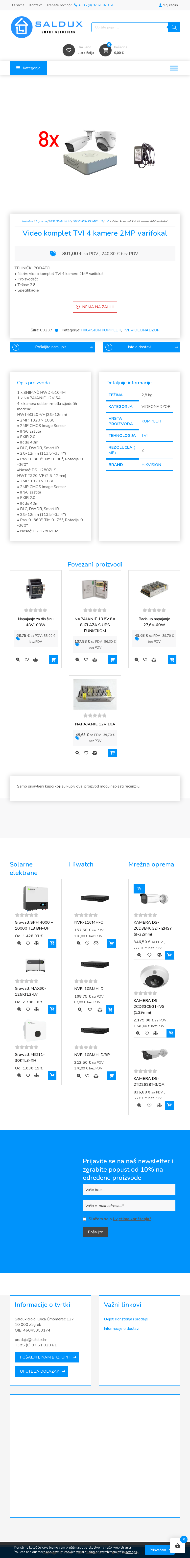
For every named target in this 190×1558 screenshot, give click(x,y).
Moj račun (170, 5)
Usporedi (35, 659)
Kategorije (32, 68)
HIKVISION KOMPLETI (88, 221)
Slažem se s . (120, 1219)
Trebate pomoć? (80, 5)
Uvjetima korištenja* (132, 1219)
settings (131, 1552)
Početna (27, 221)
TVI (107, 221)
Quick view (18, 659)
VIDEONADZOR (60, 221)
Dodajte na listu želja (26, 659)
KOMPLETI (151, 421)
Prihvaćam (158, 1549)
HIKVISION (151, 465)
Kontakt (35, 5)
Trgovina (41, 221)
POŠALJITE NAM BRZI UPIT (45, 1357)
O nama (18, 5)
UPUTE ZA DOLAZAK (39, 1371)
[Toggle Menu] (174, 68)
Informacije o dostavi (121, 1328)
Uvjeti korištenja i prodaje (126, 1319)
